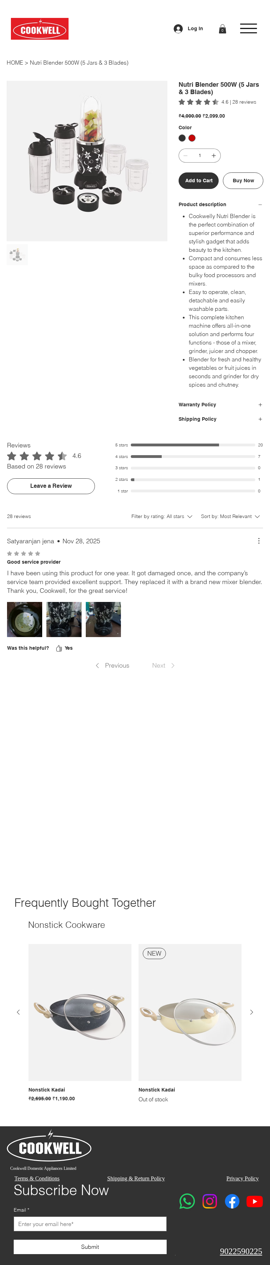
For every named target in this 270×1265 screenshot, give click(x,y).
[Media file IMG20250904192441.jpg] (103, 619)
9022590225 (241, 1251)
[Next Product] (252, 1012)
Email (21, 1210)
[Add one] (214, 156)
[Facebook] (232, 1201)
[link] (217, 102)
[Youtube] (254, 1201)
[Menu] (248, 28)
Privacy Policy (242, 1178)
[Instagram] (209, 1201)
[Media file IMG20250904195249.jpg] (64, 619)
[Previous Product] (18, 1012)
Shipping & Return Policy (136, 1178)
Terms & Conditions (36, 1178)
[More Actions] (259, 541)
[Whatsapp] (187, 1201)
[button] (222, 28)
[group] (135, 1024)
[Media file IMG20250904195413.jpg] (24, 619)
